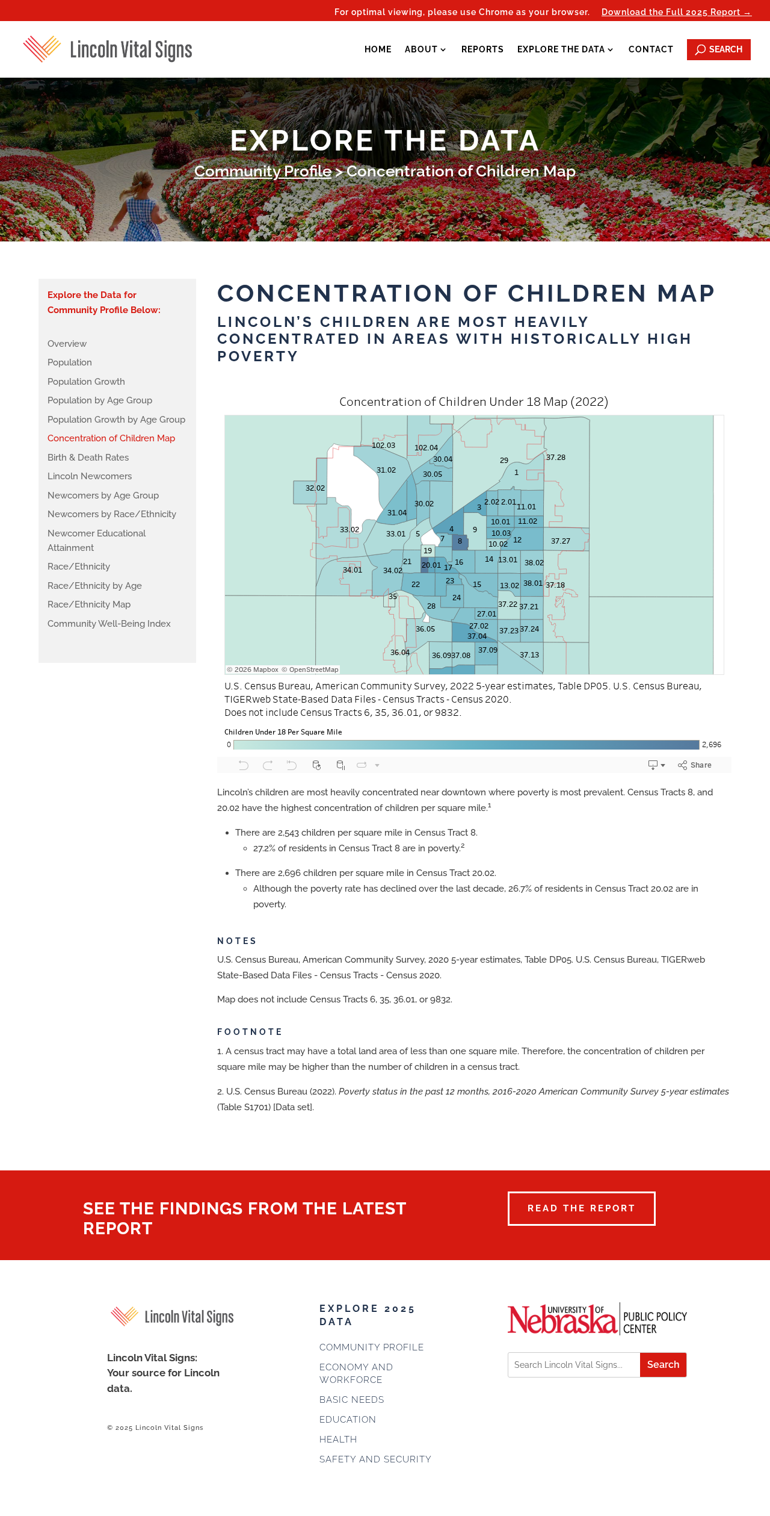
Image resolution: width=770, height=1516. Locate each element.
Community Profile (262, 171)
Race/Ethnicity (79, 566)
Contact (651, 49)
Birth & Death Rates (88, 457)
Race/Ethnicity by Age (95, 585)
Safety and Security (375, 1459)
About (421, 49)
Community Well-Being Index (109, 623)
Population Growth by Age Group (116, 419)
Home (378, 49)
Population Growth (86, 381)
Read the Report (582, 1208)
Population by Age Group (100, 400)
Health (338, 1439)
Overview (67, 343)
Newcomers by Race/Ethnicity (112, 514)
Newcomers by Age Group (103, 495)
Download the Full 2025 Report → (677, 12)
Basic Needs (351, 1399)
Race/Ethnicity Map (89, 604)
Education (348, 1419)
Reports (482, 49)
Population (70, 362)
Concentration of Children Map (111, 438)
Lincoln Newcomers (90, 476)
